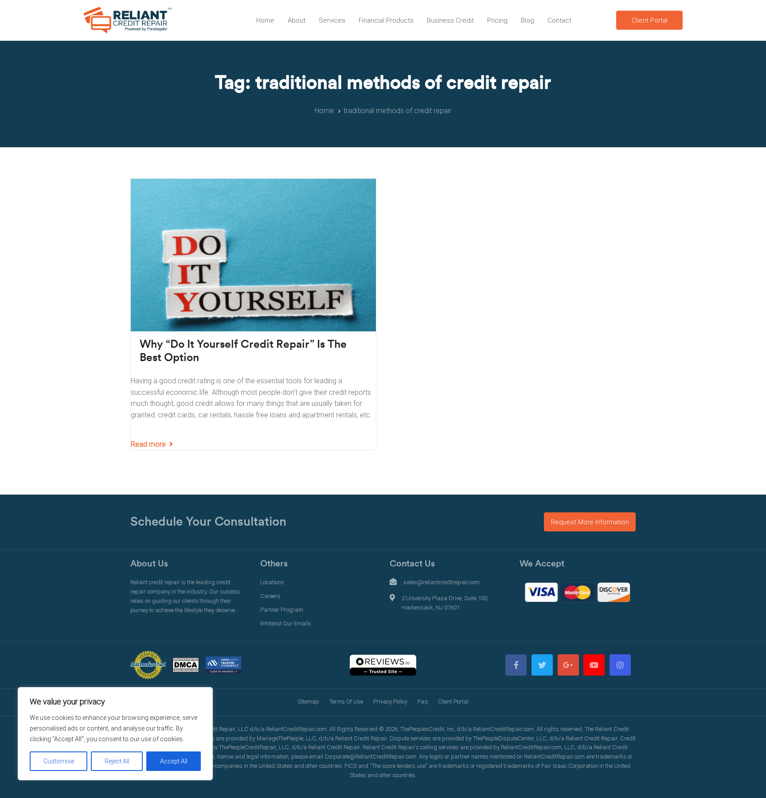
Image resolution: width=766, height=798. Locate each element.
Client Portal (453, 701)
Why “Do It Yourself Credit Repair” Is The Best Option (243, 351)
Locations (272, 582)
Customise (58, 761)
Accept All (174, 761)
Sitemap (308, 701)
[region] (115, 733)
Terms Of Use (346, 701)
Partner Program (281, 609)
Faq (423, 701)
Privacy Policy (390, 701)
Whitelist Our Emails (285, 623)
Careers (270, 596)
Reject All (117, 761)
